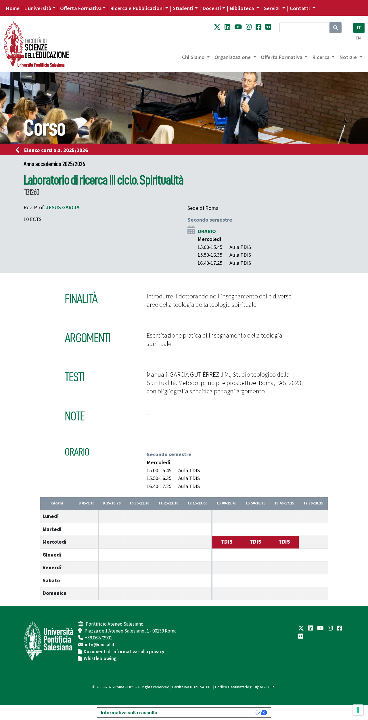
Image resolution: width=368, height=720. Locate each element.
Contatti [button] (300, 8)
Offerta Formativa (80, 8)
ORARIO (207, 231)
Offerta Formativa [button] (282, 57)
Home (13, 8)
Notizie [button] (348, 57)
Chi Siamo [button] (194, 57)
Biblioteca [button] (242, 8)
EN (358, 38)
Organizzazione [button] (233, 57)
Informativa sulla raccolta (129, 712)
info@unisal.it (100, 644)
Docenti (211, 8)
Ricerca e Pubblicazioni (137, 8)
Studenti (183, 8)
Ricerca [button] (321, 57)
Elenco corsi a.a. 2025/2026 (56, 150)
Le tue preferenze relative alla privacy (209, 712)
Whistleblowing (100, 658)
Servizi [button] (272, 8)
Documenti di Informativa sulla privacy (124, 651)
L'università (37, 8)
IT (359, 28)
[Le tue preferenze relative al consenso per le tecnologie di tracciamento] (357, 709)
